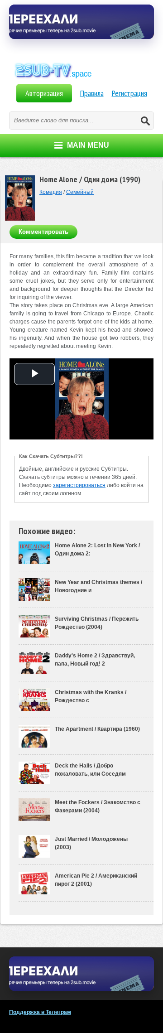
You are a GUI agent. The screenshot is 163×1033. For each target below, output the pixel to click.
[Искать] (145, 120)
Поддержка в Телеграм (40, 1012)
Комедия (50, 192)
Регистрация (129, 93)
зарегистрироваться (79, 485)
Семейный (80, 192)
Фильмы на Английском (81, 80)
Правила (92, 93)
